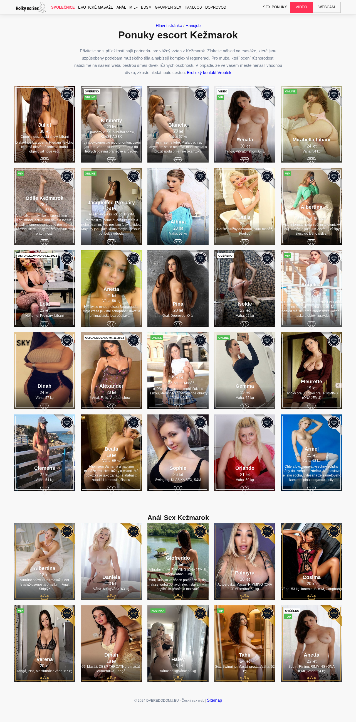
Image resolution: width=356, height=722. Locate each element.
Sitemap (214, 700)
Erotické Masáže (95, 7)
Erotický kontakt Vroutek (209, 72)
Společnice (63, 7)
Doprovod (215, 7)
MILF (133, 7)
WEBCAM (326, 7)
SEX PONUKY (275, 7)
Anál (121, 7)
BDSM (146, 7)
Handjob (193, 7)
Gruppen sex (168, 7)
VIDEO (301, 7)
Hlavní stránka (169, 25)
